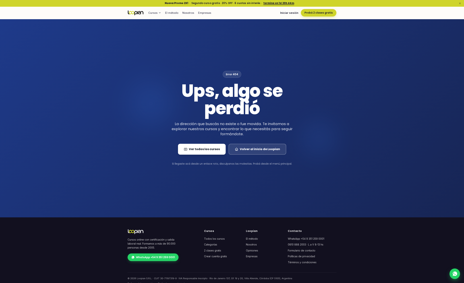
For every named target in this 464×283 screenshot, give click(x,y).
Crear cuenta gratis (215, 256)
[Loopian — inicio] (136, 13)
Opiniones (252, 250)
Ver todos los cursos (204, 149)
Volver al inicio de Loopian (260, 149)
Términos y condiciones (302, 262)
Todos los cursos (214, 238)
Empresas (204, 13)
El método (171, 13)
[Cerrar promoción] (459, 3)
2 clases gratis (212, 250)
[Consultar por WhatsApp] (455, 273)
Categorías (210, 244)
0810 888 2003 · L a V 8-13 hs (305, 244)
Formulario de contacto (301, 250)
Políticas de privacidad (301, 256)
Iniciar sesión (289, 13)
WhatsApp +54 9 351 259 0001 (155, 257)
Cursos (153, 13)
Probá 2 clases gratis (318, 13)
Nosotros (188, 13)
